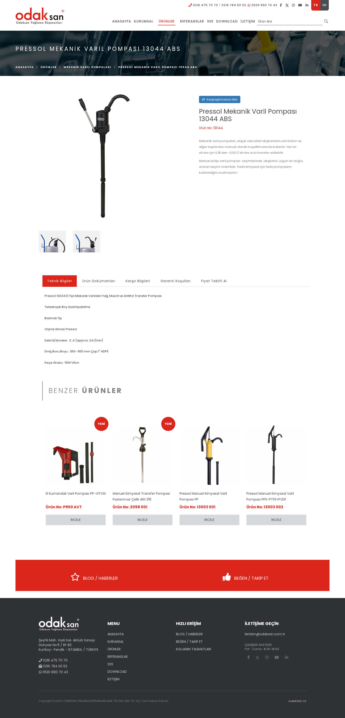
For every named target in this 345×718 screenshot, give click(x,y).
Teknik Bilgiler (59, 281)
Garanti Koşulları (176, 281)
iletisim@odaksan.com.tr (265, 634)
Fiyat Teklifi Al (214, 281)
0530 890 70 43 (264, 5)
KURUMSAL (115, 641)
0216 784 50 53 (234, 5)
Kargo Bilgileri (138, 281)
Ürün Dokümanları (98, 281)
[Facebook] (281, 5)
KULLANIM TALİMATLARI (193, 649)
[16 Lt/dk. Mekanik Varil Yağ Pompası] (104, 154)
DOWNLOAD (117, 671)
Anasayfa (24, 67)
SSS (110, 664)
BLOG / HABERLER (100, 578)
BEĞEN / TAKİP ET (250, 578)
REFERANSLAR (117, 656)
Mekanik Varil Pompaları (87, 67)
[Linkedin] (307, 5)
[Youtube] (300, 5)
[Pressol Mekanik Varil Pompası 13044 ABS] (52, 241)
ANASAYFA (115, 634)
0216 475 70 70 (205, 5)
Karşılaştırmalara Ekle (221, 99)
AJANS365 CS (297, 701)
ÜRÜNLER (49, 67)
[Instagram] (293, 5)
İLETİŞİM (113, 679)
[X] (287, 5)
